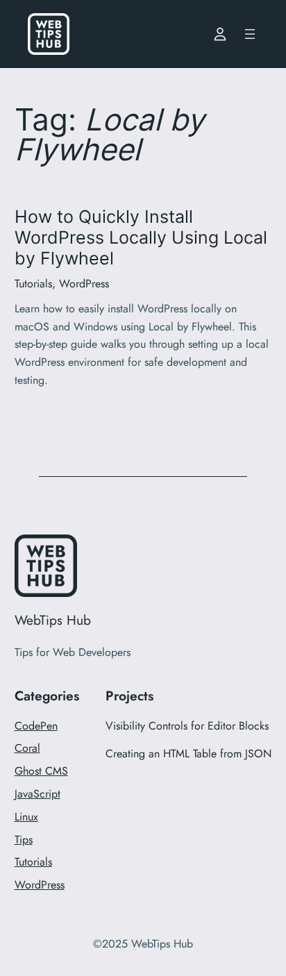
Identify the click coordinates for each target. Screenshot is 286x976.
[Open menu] (250, 34)
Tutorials (33, 284)
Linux (26, 817)
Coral (27, 748)
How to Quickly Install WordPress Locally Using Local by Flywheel (141, 237)
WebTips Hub (53, 620)
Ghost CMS (41, 771)
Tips (24, 840)
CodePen (36, 726)
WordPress (84, 284)
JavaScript (37, 794)
